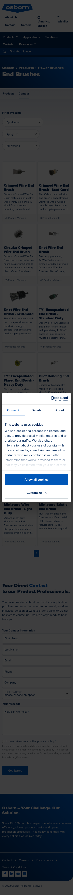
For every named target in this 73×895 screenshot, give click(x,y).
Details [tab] (37, 410)
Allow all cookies (36, 479)
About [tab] (59, 410)
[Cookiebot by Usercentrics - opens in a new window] (51, 399)
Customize (34, 492)
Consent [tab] (13, 410)
